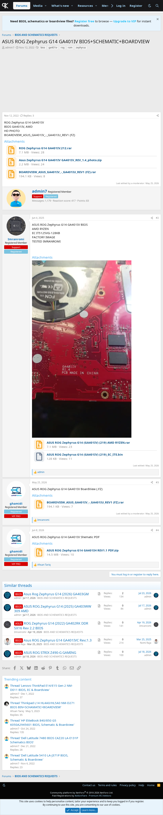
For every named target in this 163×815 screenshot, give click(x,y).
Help (141, 785)
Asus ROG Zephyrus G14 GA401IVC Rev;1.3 (58, 640)
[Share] (157, 116)
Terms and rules (107, 785)
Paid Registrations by (81, 795)
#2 (157, 218)
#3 (157, 482)
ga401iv (53, 47)
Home (150, 785)
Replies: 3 (28, 115)
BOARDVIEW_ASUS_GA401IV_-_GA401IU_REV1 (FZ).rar (57, 172)
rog (62, 47)
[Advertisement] (81, 82)
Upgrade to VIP (124, 21)
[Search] (157, 5)
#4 (157, 530)
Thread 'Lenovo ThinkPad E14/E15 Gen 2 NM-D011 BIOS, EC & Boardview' (41, 688)
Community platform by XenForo (81, 792)
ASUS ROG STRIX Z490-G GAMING (50, 652)
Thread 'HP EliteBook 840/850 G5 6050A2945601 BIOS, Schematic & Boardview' (42, 722)
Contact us (88, 785)
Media (38, 6)
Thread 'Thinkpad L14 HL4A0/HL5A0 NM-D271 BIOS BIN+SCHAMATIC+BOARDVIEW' (42, 705)
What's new (60, 6)
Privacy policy (128, 785)
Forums (21, 6)
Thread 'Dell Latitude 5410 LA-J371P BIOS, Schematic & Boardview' (39, 757)
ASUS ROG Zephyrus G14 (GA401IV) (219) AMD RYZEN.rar (88, 442)
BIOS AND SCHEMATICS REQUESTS (57, 598)
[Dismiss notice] (157, 20)
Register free (84, 21)
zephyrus (81, 47)
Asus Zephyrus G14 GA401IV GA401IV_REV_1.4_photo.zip (60, 160)
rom (70, 47)
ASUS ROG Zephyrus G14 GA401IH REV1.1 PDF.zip (83, 550)
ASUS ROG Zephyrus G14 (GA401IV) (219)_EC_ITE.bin (85, 454)
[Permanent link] (34, 248)
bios (43, 47)
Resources (85, 6)
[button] (46, 5)
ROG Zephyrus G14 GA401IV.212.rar (45, 148)
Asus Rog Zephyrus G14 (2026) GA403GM (56, 594)
